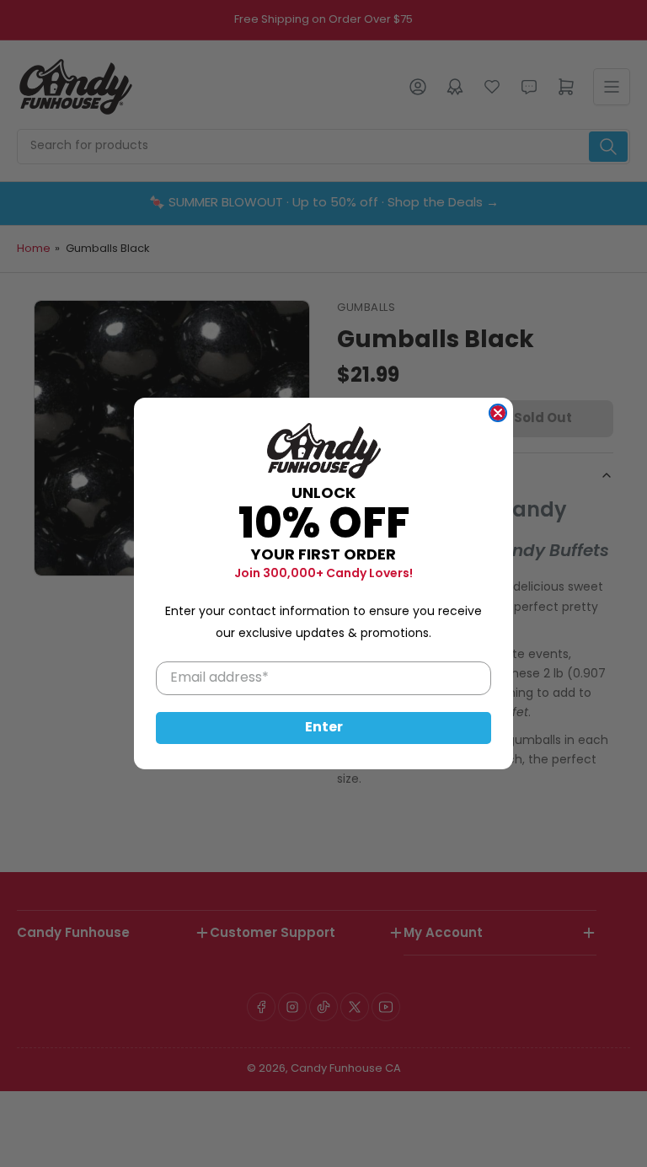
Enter (324, 728)
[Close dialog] (497, 412)
